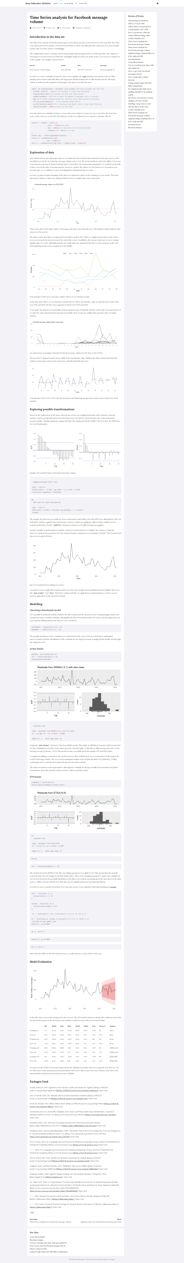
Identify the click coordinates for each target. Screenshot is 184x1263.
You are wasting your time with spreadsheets (48, 1243)
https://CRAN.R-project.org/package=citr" (70, 1098)
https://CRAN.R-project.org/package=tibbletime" (78, 1169)
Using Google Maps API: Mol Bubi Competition (49, 1252)
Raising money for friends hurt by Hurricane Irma (101, 1222)
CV (76, 3)
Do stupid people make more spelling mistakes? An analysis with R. (140, 92)
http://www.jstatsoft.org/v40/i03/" (101, 1115)
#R (32, 1213)
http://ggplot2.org (55, 1177)
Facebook (66, 28)
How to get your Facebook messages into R (47, 1246)
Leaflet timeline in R (136, 38)
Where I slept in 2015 (38, 1249)
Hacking (78, 28)
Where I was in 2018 (136, 23)
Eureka (100, 1259)
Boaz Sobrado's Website (38, 3)
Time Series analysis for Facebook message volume (50, 1222)
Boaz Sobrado (80, 1259)
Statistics (87, 28)
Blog (61, 3)
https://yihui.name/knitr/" (64, 1199)
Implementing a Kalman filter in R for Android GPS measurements (141, 56)
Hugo (113, 1259)
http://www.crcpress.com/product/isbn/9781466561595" (54, 1191)
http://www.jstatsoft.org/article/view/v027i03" (50, 1137)
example (112, 887)
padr (84, 76)
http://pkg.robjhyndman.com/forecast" (80, 1126)
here (62, 49)
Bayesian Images (135, 127)
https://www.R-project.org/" (86, 1145)
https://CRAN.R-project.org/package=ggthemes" (78, 1090)
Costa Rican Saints (135, 62)
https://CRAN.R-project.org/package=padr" (71, 1161)
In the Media (68, 3)
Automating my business (138, 21)
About (55, 3)
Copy (118, 88)
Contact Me (83, 3)
